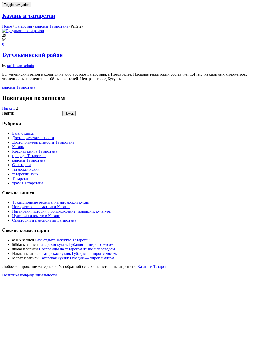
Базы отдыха (23, 133)
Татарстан (20, 178)
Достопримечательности (33, 138)
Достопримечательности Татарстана (43, 142)
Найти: (8, 113)
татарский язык (25, 174)
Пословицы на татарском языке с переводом (77, 249)
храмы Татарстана (27, 183)
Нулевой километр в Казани (36, 216)
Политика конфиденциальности (29, 275)
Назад (7, 108)
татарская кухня (25, 169)
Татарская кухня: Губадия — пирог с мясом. (76, 244)
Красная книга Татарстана (34, 151)
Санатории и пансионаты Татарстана (44, 220)
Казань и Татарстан (154, 266)
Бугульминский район (32, 55)
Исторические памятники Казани (41, 207)
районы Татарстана (18, 87)
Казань (18, 147)
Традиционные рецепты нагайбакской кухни (50, 202)
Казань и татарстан (28, 15)
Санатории (21, 165)
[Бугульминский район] (128, 31)
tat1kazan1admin (20, 66)
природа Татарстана (29, 156)
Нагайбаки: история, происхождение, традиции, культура (61, 211)
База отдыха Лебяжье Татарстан (62, 240)
